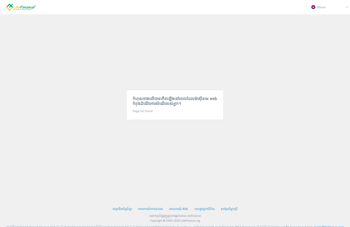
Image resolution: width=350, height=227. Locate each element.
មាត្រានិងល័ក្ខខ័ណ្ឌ (122, 209)
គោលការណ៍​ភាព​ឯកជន (150, 209)
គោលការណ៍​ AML (178, 209)
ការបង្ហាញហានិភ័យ (204, 209)
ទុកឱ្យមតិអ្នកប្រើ (229, 209)
